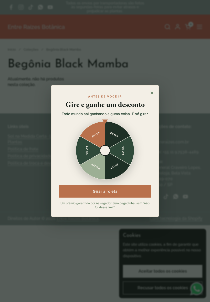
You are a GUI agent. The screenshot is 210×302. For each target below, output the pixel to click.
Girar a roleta (105, 191)
